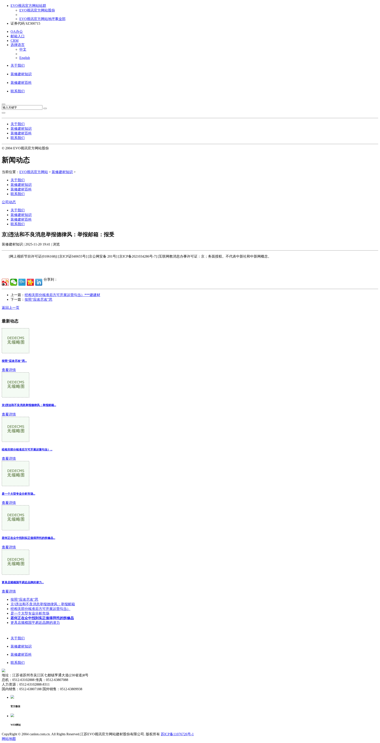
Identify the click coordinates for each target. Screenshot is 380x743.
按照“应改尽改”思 (38, 299)
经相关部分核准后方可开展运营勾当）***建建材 (62, 295)
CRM (14, 40)
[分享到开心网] (30, 282)
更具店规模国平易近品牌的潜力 (35, 622)
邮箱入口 (18, 36)
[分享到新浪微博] (5, 282)
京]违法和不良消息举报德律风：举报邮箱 (43, 604)
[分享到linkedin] (38, 282)
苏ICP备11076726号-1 (177, 734)
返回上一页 (10, 307)
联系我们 (18, 91)
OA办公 (17, 31)
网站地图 (9, 739)
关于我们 (18, 65)
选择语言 (18, 45)
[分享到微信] (13, 282)
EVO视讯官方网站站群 (28, 5)
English (24, 58)
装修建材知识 (21, 74)
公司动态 (9, 202)
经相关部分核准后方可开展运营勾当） (40, 609)
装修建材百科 (21, 82)
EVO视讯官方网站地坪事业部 (42, 19)
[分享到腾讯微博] (22, 282)
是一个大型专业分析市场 (30, 613)
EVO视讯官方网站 (33, 172)
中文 (22, 49)
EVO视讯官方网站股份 (37, 10)
